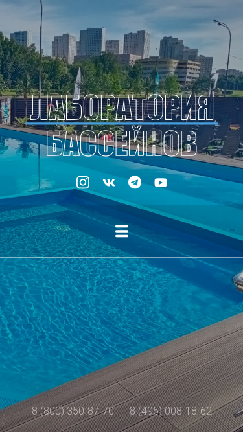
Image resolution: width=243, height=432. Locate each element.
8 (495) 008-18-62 (171, 411)
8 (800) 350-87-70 (73, 411)
